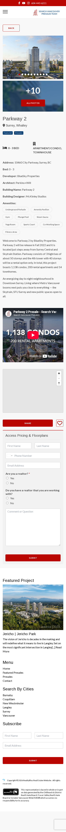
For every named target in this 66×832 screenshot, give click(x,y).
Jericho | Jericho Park (19, 634)
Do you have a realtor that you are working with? (32, 492)
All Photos (33, 103)
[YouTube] (24, 3)
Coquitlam (9, 699)
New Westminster (13, 703)
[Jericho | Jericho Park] (33, 607)
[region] (33, 391)
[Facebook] (19, 3)
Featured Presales (13, 672)
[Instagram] (28, 3)
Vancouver (9, 715)
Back (11, 28)
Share (27, 423)
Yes (12, 478)
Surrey (6, 711)
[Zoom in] (59, 373)
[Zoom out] (59, 378)
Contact (7, 680)
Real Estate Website (42, 780)
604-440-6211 (39, 3)
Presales (8, 676)
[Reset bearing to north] (59, 383)
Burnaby (8, 695)
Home (6, 668)
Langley (7, 707)
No (12, 483)
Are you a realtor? (18, 473)
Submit (33, 558)
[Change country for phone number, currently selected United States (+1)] (9, 455)
